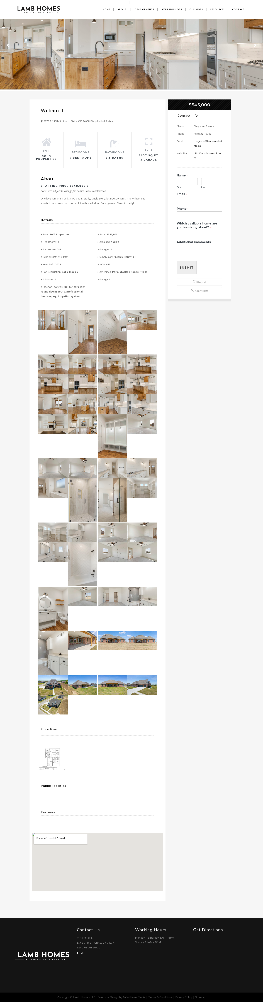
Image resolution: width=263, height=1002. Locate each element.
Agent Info (201, 291)
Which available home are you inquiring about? (197, 225)
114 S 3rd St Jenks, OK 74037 (95, 942)
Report (201, 282)
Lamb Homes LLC (84, 997)
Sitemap (200, 997)
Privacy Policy (183, 997)
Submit (187, 267)
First (179, 187)
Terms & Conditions (160, 997)
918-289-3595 (85, 938)
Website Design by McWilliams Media (121, 997)
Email (182, 194)
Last (203, 187)
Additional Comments (194, 242)
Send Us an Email (88, 947)
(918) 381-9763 (202, 133)
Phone (182, 208)
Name (182, 175)
